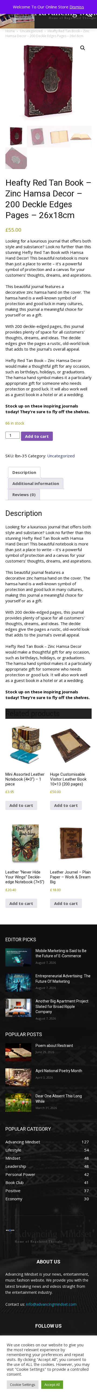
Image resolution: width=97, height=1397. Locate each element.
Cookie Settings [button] (22, 1384)
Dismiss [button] (77, 6)
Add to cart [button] (21, 805)
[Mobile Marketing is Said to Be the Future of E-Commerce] (18, 957)
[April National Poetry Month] (18, 1077)
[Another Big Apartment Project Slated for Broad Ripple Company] (18, 1008)
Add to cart (37, 436)
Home (10, 31)
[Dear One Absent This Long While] (18, 1103)
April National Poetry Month (59, 1071)
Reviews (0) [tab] (24, 494)
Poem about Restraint (54, 1045)
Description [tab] (24, 472)
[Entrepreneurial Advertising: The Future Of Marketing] (18, 983)
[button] (83, 48)
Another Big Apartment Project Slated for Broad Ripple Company (62, 1006)
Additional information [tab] (35, 483)
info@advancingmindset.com (51, 1304)
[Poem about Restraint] (18, 1052)
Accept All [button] (52, 1384)
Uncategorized (31, 31)
